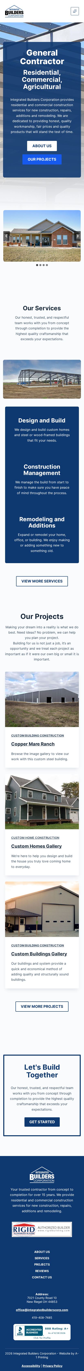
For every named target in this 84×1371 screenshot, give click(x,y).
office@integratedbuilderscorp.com (42, 1310)
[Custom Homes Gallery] (42, 801)
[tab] (37, 265)
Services (42, 1258)
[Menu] (75, 11)
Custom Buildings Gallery (39, 953)
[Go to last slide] (6, 236)
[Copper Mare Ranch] (42, 699)
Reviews (42, 1271)
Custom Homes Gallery (36, 846)
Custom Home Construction (35, 837)
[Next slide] (77, 236)
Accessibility (31, 1366)
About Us (42, 1252)
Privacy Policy (52, 1366)
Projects (42, 1264)
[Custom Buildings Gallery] (42, 909)
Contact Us (42, 1277)
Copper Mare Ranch (33, 744)
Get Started (42, 1122)
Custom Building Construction (37, 735)
